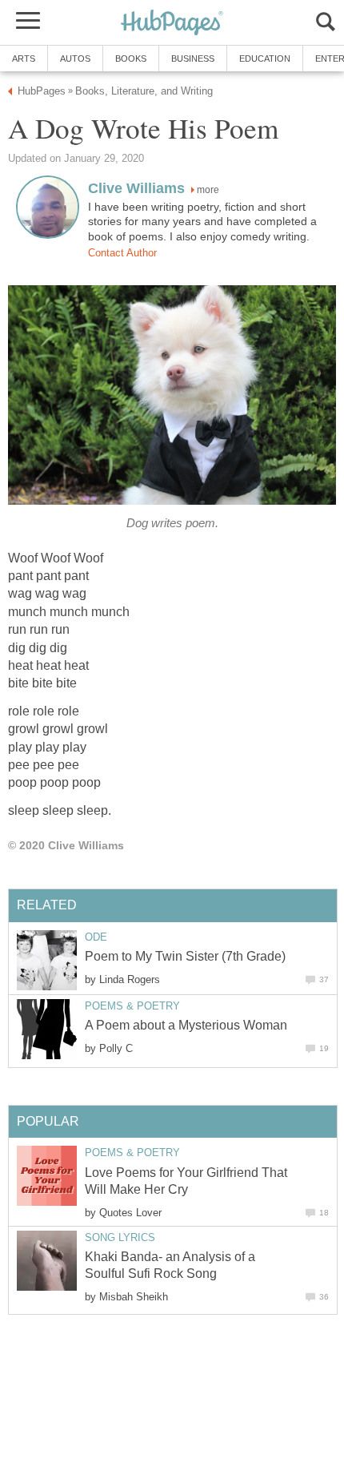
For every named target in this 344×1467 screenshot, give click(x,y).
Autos (75, 58)
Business (192, 58)
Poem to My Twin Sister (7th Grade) (185, 956)
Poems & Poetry (132, 1006)
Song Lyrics (120, 1237)
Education (264, 58)
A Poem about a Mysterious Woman (186, 1025)
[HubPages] (172, 24)
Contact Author (122, 253)
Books (130, 58)
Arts (23, 58)
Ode (96, 937)
